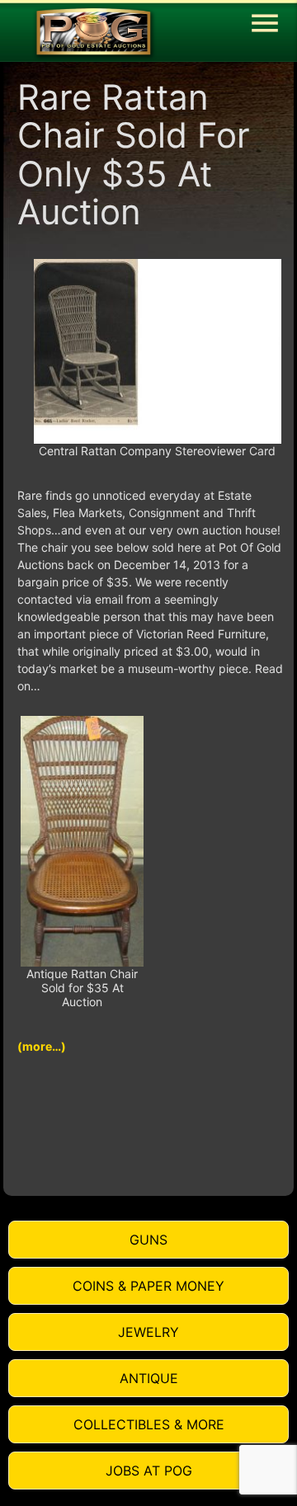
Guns (148, 1239)
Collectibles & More (148, 1424)
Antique (149, 1378)
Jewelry (148, 1332)
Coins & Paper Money (148, 1286)
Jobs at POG (149, 1470)
